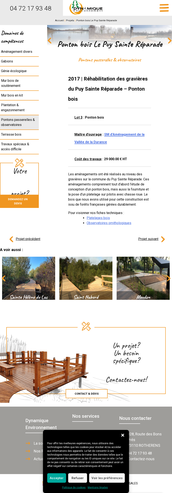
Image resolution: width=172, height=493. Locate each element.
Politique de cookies (74, 487)
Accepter (57, 478)
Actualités (42, 459)
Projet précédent (28, 239)
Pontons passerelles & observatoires (18, 122)
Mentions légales (98, 487)
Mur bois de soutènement (10, 83)
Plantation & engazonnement (13, 107)
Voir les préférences (106, 478)
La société (42, 443)
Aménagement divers (16, 52)
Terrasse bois (11, 134)
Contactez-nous (141, 459)
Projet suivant (148, 239)
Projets (70, 20)
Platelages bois (98, 218)
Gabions (7, 61)
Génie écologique (14, 71)
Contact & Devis (87, 393)
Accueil (59, 20)
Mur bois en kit (12, 95)
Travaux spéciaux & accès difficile (15, 146)
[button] (123, 435)
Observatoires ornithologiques (109, 223)
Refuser (78, 478)
